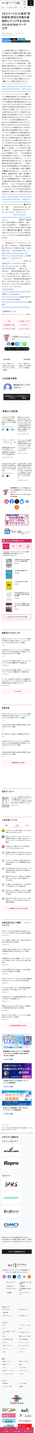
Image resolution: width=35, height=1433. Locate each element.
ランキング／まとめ (8, 1374)
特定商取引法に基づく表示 (25, 1289)
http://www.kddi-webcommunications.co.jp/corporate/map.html (16, 217)
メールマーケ (22, 1348)
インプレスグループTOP (24, 1293)
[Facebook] (11, 501)
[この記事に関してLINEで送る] (25, 344)
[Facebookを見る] (9, 1276)
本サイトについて (11, 1282)
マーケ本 (6, 546)
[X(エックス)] (17, 501)
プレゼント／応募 (7, 1386)
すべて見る (18, 691)
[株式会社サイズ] (11, 1211)
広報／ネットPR (7, 1345)
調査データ (5, 1364)
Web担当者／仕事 (8, 1339)
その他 (21, 1352)
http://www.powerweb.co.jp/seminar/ (16, 307)
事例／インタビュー (24, 1361)
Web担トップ (5, 1124)
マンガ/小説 (22, 1367)
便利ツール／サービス (8, 1370)
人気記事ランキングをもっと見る (18, 908)
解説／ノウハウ (7, 1361)
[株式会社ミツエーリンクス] (11, 1149)
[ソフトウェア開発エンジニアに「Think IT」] (25, 1411)
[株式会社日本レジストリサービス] (11, 1184)
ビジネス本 (13, 546)
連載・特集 (5, 1312)
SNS (25, 7)
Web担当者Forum (8, 2)
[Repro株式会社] (11, 1163)
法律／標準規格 (23, 1339)
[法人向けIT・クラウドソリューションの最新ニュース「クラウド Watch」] (9, 1421)
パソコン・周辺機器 (27, 546)
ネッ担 (23, 494)
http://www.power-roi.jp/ (11, 297)
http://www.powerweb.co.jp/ (16, 256)
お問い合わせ (10, 1286)
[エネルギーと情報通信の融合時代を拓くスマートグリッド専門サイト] (9, 1427)
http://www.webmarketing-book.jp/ (15, 302)
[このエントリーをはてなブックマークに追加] (16, 344)
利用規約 (22, 1286)
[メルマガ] (6, 501)
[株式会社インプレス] (16, 1399)
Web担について (7, 1315)
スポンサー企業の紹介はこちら (16, 1251)
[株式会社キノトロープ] (11, 1197)
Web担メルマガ (23, 1309)
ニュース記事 (22, 1383)
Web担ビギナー (7, 1309)
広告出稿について (23, 1315)
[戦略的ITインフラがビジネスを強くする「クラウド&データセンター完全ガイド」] (9, 1411)
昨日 (6, 825)
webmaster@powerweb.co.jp (17, 253)
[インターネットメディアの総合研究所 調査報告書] (25, 1416)
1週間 (17, 825)
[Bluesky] (19, 1276)
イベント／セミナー (24, 1370)
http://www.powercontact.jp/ (13, 292)
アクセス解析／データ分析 (9, 1332)
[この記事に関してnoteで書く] (20, 344)
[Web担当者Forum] (17, 1266)
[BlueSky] (22, 501)
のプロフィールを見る (16, 397)
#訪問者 (27, 314)
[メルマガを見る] (4, 1276)
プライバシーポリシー (12, 1288)
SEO (3, 7)
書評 (20, 1364)
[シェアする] (8, 344)
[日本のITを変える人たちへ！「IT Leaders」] (25, 1421)
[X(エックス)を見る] (14, 1276)
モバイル (5, 1348)
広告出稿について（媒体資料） (25, 1283)
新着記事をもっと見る (18, 762)
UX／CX (5, 1342)
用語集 (21, 1386)
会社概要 (9, 1292)
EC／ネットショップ (24, 1345)
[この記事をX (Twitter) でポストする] (12, 344)
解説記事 (5, 1383)
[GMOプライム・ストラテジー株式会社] (11, 1225)
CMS (4, 1336)
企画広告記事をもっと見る (18, 1025)
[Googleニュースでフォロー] (24, 1276)
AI (20, 7)
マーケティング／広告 (12, 7)
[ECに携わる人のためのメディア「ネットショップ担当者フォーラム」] (25, 1427)
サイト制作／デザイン (24, 1332)
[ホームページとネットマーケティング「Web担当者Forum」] (9, 1416)
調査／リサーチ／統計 (25, 1336)
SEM (4, 1352)
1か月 (27, 825)
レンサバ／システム (24, 1342)
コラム (4, 1367)
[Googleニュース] (27, 501)
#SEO (3, 314)
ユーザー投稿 (5, 1126)
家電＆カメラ (20, 546)
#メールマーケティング (17, 314)
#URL (8, 314)
